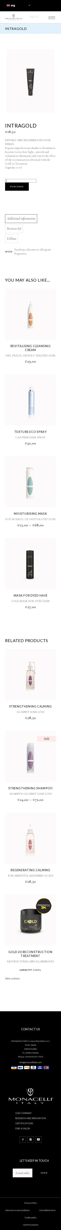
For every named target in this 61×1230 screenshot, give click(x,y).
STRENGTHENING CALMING (30, 706)
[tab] (30, 218)
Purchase (17, 186)
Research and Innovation (30, 1118)
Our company (23, 1113)
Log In (33, 16)
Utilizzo (11, 239)
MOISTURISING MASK (30, 513)
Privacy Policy (30, 1203)
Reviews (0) (14, 229)
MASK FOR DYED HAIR (30, 595)
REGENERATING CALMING (30, 870)
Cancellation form (47, 1210)
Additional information (21, 219)
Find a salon (22, 1128)
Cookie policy (31, 1217)
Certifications (24, 1123)
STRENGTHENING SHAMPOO (30, 788)
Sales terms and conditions (17, 1210)
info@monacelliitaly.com (30, 1062)
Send (44, 1173)
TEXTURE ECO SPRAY (30, 432)
